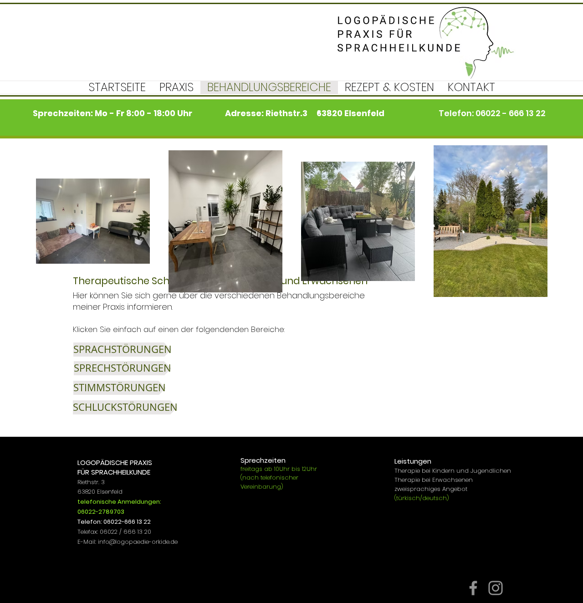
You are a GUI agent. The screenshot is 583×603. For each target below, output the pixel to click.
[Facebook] (473, 588)
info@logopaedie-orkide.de (138, 541)
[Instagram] (495, 588)
